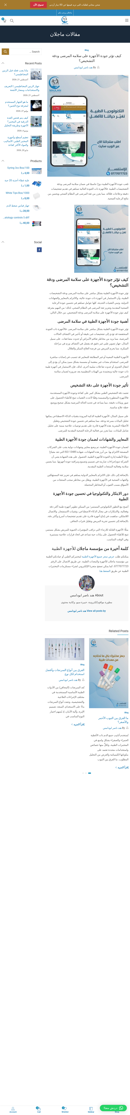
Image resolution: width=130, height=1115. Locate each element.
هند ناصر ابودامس (83, 67)
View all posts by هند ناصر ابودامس (87, 610)
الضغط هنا (105, 571)
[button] (89, 773)
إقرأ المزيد (122, 767)
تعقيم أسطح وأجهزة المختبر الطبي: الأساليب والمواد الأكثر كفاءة (15, 141)
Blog (87, 50)
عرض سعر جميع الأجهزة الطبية (98, 556)
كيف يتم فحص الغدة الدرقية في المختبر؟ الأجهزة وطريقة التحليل (16, 121)
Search (5, 51)
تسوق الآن (38, 4)
